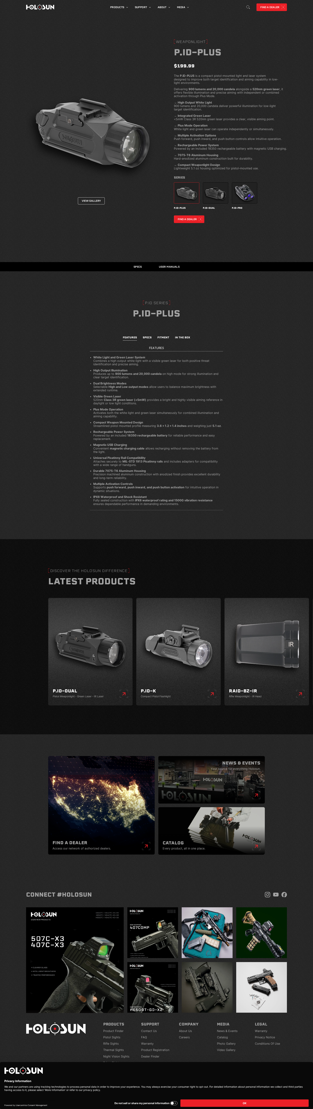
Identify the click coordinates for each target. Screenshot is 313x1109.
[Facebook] (284, 894)
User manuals (169, 267)
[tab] (130, 338)
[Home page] (40, 7)
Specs (137, 267)
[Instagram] (267, 894)
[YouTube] (276, 894)
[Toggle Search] (248, 7)
